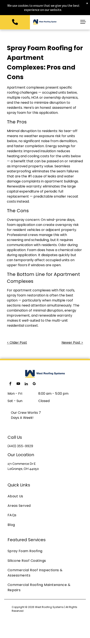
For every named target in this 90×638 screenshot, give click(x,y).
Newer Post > (72, 342)
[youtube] (18, 384)
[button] (83, 22)
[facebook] (10, 384)
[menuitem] (45, 496)
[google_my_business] (34, 384)
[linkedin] (26, 384)
